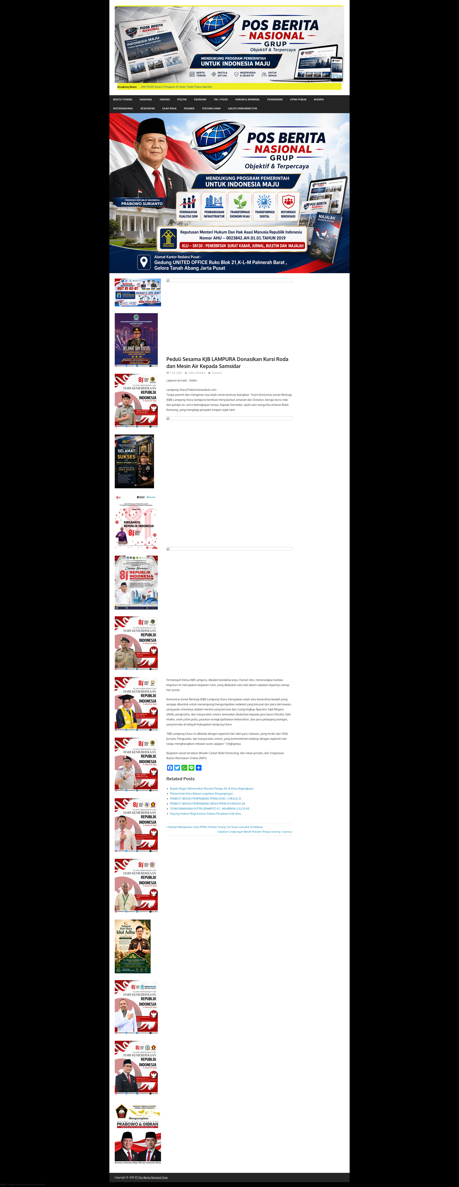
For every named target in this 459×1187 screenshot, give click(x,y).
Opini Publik (298, 99)
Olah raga (169, 108)
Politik (182, 99)
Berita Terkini (122, 99)
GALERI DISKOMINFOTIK (242, 108)
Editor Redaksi (197, 372)
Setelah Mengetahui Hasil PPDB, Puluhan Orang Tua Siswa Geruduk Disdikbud (215, 827)
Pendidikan (275, 99)
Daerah (165, 99)
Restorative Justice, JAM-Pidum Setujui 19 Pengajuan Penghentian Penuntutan (182, 87)
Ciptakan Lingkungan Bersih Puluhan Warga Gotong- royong (254, 831)
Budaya (319, 99)
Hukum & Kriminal (247, 99)
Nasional (146, 99)
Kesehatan (148, 108)
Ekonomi (200, 99)
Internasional (123, 108)
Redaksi (189, 108)
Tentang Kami (211, 108)
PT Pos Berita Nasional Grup (151, 1177)
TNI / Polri (221, 99)
